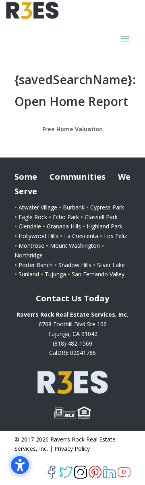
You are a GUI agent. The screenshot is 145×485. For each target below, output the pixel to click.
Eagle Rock (34, 217)
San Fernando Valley (98, 274)
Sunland (29, 274)
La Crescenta (81, 236)
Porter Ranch (36, 265)
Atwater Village (38, 207)
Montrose (32, 245)
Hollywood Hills (39, 236)
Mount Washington (76, 245)
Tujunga (55, 274)
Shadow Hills (75, 265)
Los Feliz (115, 236)
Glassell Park (101, 217)
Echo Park (67, 217)
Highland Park (104, 226)
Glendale (31, 226)
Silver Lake (111, 265)
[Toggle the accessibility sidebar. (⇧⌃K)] (20, 465)
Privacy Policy (72, 448)
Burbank (74, 207)
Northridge (28, 255)
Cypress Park (107, 207)
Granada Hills (65, 226)
